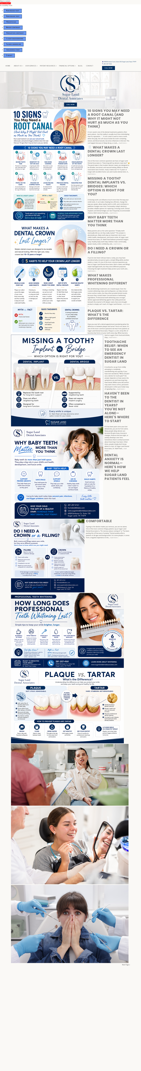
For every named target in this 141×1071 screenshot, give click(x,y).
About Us (18, 66)
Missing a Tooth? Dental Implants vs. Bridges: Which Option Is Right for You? (107, 186)
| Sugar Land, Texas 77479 (120, 61)
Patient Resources (47, 66)
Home (8, 66)
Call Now (109, 68)
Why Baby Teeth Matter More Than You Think (105, 221)
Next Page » (126, 965)
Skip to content (5, 1)
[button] (5, 3)
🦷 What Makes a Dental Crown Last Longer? (106, 151)
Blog (80, 66)
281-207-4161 (107, 64)
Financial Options (66, 66)
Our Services (30, 66)
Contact (89, 66)
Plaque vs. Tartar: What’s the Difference (105, 314)
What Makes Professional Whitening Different (107, 279)
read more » (123, 143)
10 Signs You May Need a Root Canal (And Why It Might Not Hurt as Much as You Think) (109, 118)
